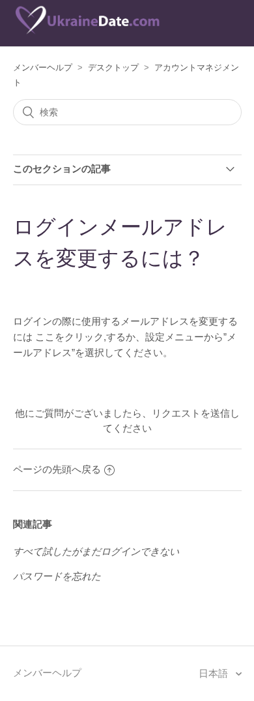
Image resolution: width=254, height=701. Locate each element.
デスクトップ (113, 67)
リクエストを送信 (191, 413)
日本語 (215, 673)
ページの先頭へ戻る (57, 469)
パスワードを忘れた (57, 576)
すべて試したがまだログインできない (96, 551)
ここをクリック (69, 336)
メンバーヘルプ (42, 67)
